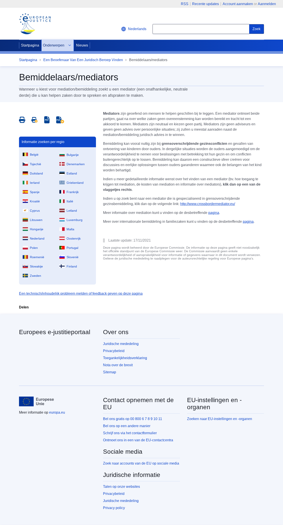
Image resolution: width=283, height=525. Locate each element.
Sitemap (109, 372)
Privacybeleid (113, 351)
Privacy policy (114, 508)
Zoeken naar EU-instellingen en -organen (219, 419)
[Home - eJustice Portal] (35, 23)
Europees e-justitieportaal (54, 332)
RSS (184, 4)
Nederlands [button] (137, 29)
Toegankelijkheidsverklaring (125, 358)
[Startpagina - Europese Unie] (36, 401)
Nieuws (82, 45)
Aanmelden (267, 4)
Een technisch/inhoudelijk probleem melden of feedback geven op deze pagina (81, 293)
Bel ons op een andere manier (126, 426)
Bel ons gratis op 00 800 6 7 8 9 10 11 (132, 419)
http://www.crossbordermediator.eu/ (207, 204)
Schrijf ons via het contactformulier (130, 433)
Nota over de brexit (118, 365)
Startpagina (30, 45)
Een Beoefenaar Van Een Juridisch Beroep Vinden (83, 60)
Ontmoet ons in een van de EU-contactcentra (138, 440)
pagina (213, 213)
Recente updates (205, 4)
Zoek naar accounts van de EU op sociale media (141, 463)
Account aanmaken (238, 4)
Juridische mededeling (121, 344)
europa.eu (57, 412)
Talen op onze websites (121, 486)
